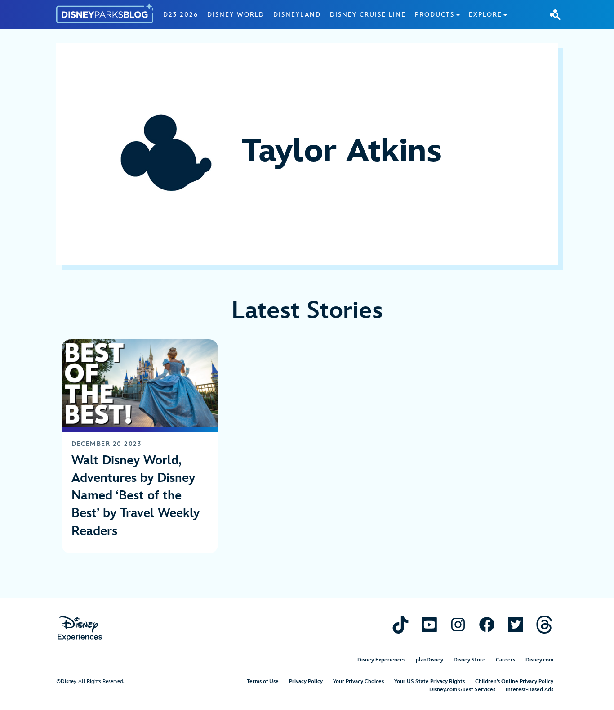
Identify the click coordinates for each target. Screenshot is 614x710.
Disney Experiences (381, 659)
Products (434, 14)
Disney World (235, 14)
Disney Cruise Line (368, 14)
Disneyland (297, 14)
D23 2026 (180, 14)
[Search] (555, 14)
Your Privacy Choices (358, 681)
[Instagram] (458, 624)
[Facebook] (487, 624)
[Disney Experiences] (79, 629)
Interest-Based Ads (529, 689)
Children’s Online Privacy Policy (514, 681)
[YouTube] (429, 624)
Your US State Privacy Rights (429, 681)
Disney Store (469, 659)
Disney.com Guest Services (462, 689)
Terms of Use (263, 681)
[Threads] (544, 624)
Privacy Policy (306, 681)
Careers (505, 659)
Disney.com (539, 659)
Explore (485, 14)
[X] (516, 624)
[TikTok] (400, 624)
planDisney (429, 659)
